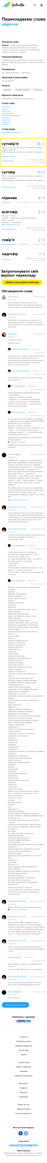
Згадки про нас (23, 1104)
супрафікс (6, 122)
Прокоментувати (8, 187)
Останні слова (23, 1062)
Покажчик (24, 1037)
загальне (38, 90)
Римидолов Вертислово (35, 258)
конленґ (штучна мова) (11, 115)
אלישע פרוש (12, 334)
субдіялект (6, 120)
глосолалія (6, 107)
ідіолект (5, 124)
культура (7, 90)
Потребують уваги (23, 1041)
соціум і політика (22, 90)
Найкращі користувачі (23, 1076)
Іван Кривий (16, 957)
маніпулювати (23, 1145)
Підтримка (23, 1097)
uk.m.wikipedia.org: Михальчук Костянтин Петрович (19, 500)
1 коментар (6, 202)
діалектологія (7, 113)
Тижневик (23, 1071)
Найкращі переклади (23, 1046)
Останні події (23, 1050)
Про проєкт (23, 1083)
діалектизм (6, 111)
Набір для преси (23, 1109)
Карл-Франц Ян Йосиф (11, 132)
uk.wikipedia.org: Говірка (12, 225)
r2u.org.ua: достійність (18, 909)
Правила (23, 1088)
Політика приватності (23, 1113)
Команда (23, 1092)
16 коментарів (7, 161)
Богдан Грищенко (23, 202)
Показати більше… (9, 156)
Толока (23, 1055)
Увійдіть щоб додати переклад (22, 283)
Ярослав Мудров (18, 386)
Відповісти (12, 300)
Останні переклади (23, 1067)
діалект (5, 109)
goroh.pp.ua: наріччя (18, 442)
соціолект (6, 118)
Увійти (15, 1005)
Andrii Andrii (24, 244)
